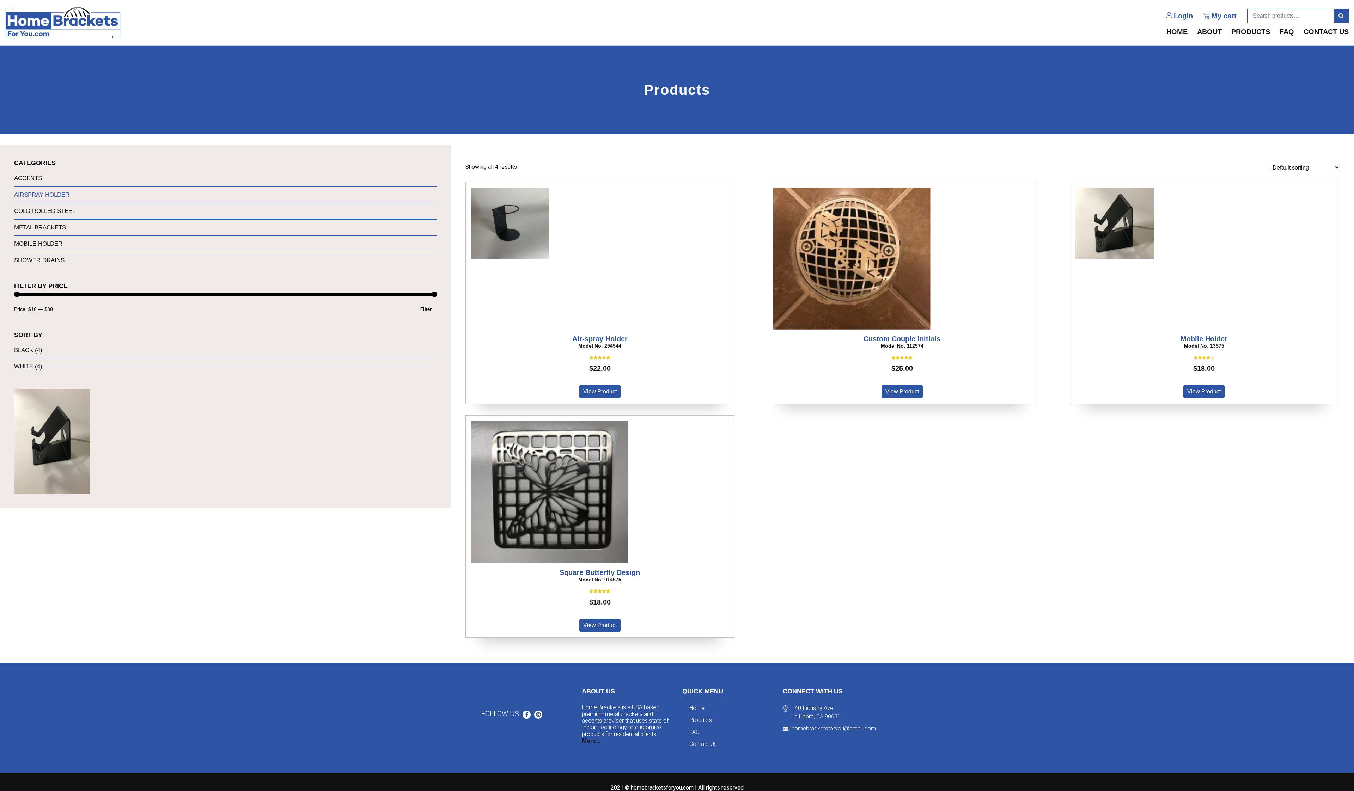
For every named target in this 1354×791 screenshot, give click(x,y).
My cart (1224, 16)
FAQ (1287, 32)
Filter (426, 309)
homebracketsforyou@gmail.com (834, 728)
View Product (600, 391)
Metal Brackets (40, 227)
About (1209, 32)
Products (1250, 32)
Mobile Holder (38, 243)
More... (591, 740)
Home (1177, 32)
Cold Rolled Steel (44, 211)
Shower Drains (39, 260)
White (23, 366)
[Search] (1341, 16)
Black (23, 350)
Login (1183, 16)
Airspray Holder (41, 194)
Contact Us (1326, 32)
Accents (28, 178)
